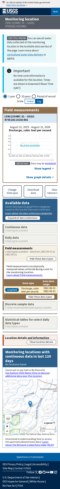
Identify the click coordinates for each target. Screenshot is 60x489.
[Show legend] (54, 422)
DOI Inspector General (15, 481)
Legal (28, 464)
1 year (11, 96)
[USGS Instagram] (55, 473)
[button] (30, 404)
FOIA (20, 485)
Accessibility (40, 464)
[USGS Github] (44, 473)
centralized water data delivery (25, 54)
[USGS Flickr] (48, 473)
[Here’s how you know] (30, 4)
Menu (55, 11)
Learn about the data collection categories (28, 213)
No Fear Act (9, 485)
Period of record (46, 96)
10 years (26, 96)
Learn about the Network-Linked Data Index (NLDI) (29, 443)
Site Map (8, 468)
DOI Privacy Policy (13, 464)
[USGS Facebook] (40, 473)
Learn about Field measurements (24, 275)
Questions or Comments (30, 456)
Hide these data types (41, 258)
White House (37, 481)
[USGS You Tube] (52, 473)
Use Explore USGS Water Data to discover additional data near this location (27, 374)
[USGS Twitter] (36, 473)
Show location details (41, 341)
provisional (50, 163)
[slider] (52, 160)
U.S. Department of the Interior (21, 477)
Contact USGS (23, 468)
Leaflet (15, 434)
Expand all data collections (22, 217)
